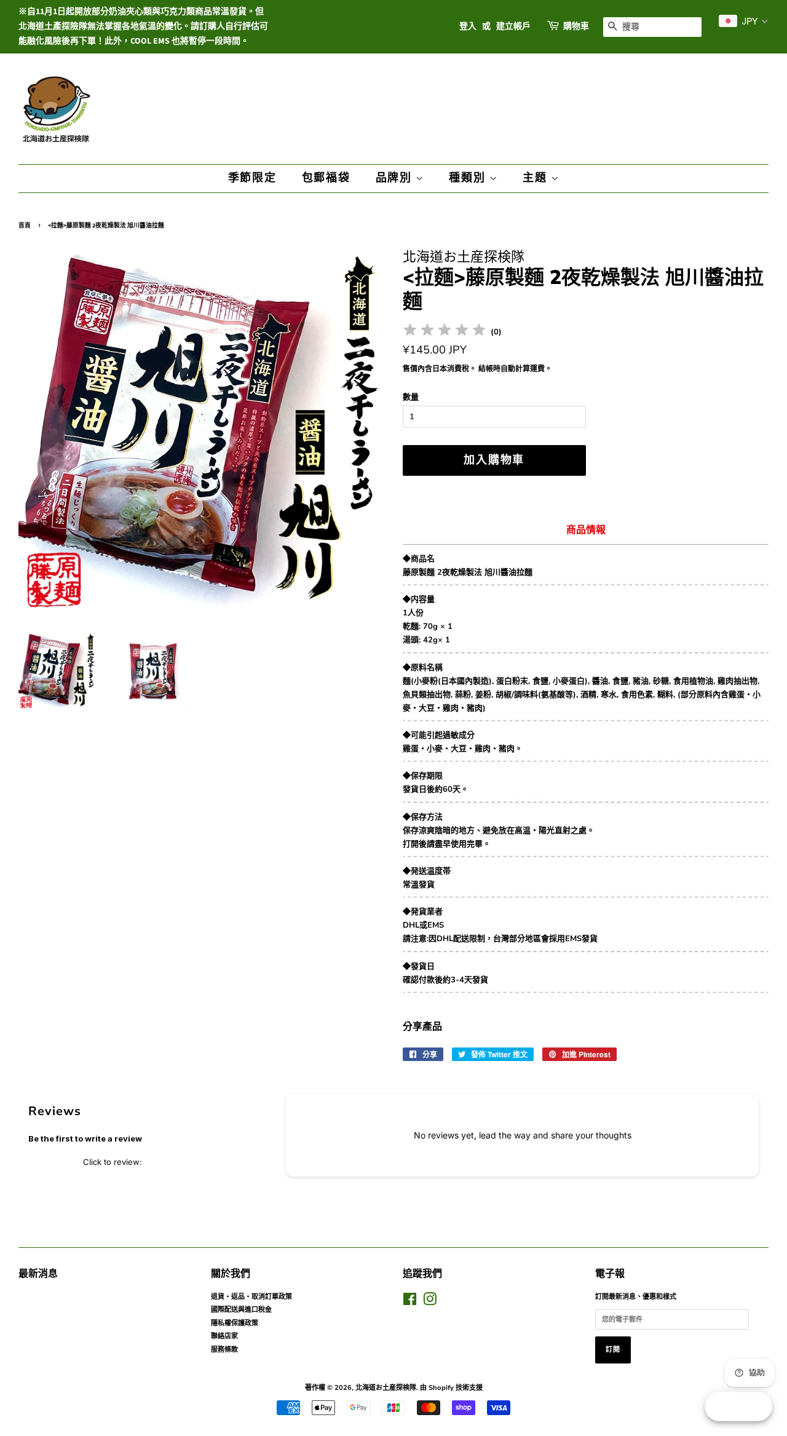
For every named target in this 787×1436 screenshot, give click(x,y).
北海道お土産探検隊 (385, 1387)
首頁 (24, 225)
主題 (536, 178)
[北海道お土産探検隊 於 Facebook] (410, 1302)
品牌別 (396, 178)
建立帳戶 (513, 26)
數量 (411, 397)
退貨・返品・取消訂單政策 (251, 1296)
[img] (444, 332)
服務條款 (224, 1349)
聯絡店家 (224, 1336)
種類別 (469, 178)
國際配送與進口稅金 (241, 1309)
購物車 (576, 26)
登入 (468, 26)
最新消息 (38, 1273)
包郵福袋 (326, 178)
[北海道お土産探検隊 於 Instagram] (430, 1302)
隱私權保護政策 (234, 1323)
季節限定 (252, 178)
